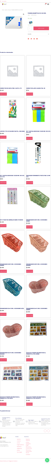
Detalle (29, 34)
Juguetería (19, 448)
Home (3, 10)
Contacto (28, 454)
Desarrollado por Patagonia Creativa (8, 461)
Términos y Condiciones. (29, 447)
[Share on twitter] (31, 38)
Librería (6, 10)
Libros (18, 442)
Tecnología (19, 452)
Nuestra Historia (28, 440)
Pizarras (9, 10)
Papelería (19, 446)
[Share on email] (37, 38)
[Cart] (45, 4)
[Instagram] (45, 431)
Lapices (19, 439)
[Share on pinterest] (34, 38)
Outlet (18, 450)
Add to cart (41, 28)
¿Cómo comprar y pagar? (28, 444)
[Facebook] (48, 431)
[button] (48, 4)
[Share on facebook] (28, 38)
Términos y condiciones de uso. (29, 451)
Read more (3, 137)
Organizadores (20, 444)
